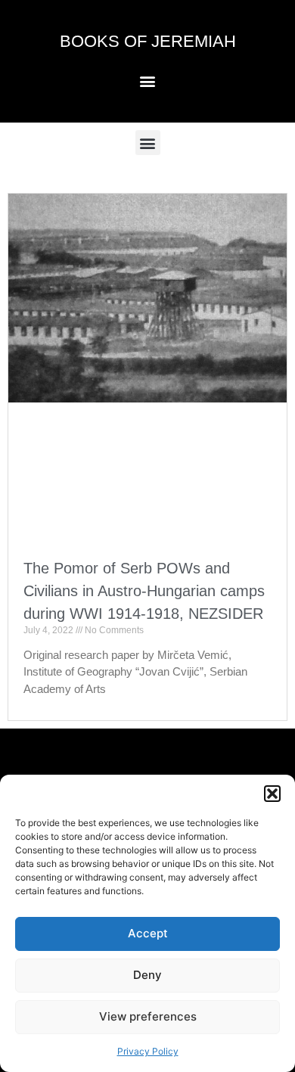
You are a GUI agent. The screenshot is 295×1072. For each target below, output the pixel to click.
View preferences (148, 1016)
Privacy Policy (148, 1051)
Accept (148, 933)
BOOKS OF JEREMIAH (148, 41)
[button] (272, 793)
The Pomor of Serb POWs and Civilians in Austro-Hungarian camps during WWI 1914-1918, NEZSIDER (144, 591)
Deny (147, 975)
